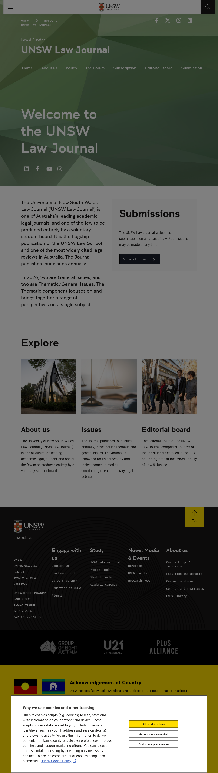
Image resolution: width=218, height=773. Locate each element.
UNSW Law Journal (65, 49)
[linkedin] (189, 20)
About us (49, 68)
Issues (71, 68)
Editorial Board (159, 68)
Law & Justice (33, 40)
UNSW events (137, 573)
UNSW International (105, 562)
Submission (191, 68)
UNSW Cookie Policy (59, 760)
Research (51, 20)
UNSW (25, 20)
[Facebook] (156, 20)
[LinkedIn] (26, 168)
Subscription (124, 68)
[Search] (208, 7)
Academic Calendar (104, 585)
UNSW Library (176, 596)
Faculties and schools (184, 574)
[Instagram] (178, 20)
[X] (167, 20)
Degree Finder (101, 570)
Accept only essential (153, 734)
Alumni (57, 595)
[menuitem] (27, 68)
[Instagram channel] (59, 168)
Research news (139, 580)
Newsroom (135, 566)
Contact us (60, 566)
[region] (109, 734)
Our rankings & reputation (178, 564)
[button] (139, 259)
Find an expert (64, 573)
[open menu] (10, 7)
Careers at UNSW (64, 580)
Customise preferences (154, 744)
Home (27, 68)
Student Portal (102, 577)
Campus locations (180, 581)
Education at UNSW (66, 588)
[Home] (109, 7)
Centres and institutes (185, 589)
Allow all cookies (153, 724)
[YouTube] (48, 168)
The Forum (95, 68)
